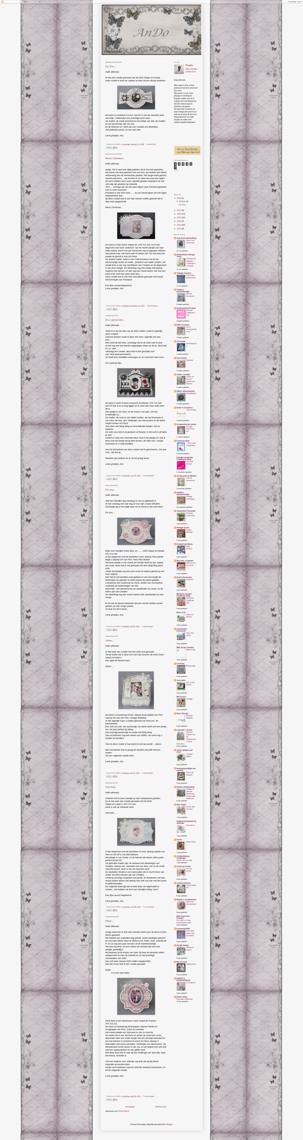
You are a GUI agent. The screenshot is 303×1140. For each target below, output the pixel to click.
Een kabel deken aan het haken (190, 933)
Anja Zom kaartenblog (186, 238)
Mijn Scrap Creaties (185, 647)
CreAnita (180, 664)
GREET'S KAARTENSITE (183, 979)
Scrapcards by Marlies (186, 476)
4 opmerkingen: (148, 773)
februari (182, 201)
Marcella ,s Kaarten (185, 561)
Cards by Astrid (183, 866)
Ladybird (189, 579)
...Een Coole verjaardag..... (191, 445)
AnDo (190, 65)
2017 (179, 210)
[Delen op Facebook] (114, 147)
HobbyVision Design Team (185, 256)
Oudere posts (160, 1107)
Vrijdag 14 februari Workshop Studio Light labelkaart (190, 793)
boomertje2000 (183, 929)
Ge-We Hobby (182, 945)
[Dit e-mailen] (107, 147)
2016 (179, 214)
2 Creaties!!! (191, 983)
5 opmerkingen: (149, 476)
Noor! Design (182, 713)
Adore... (109, 640)
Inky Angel (181, 805)
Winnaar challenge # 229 (190, 312)
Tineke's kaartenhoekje (182, 291)
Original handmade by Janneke (186, 822)
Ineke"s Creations (184, 408)
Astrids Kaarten (183, 883)
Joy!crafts (180, 680)
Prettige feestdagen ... (190, 499)
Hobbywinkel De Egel (186, 308)
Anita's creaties (183, 375)
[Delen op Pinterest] (116, 147)
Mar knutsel (181, 962)
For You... (110, 66)
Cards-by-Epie (182, 441)
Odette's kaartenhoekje (182, 493)
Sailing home (191, 964)
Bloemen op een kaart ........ (191, 565)
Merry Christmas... (115, 158)
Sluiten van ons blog (184, 860)
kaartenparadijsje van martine (186, 769)
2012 (179, 229)
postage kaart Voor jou (190, 428)
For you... (110, 489)
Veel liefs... (111, 786)
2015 (179, 218)
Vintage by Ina (182, 528)
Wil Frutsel (181, 697)
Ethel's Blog (181, 997)
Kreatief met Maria (184, 544)
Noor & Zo (181, 612)
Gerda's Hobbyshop (185, 787)
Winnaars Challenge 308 (190, 600)
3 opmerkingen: (152, 306)
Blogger (169, 1124)
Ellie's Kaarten (182, 325)
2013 (179, 225)
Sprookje (189, 360)
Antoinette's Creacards (181, 630)
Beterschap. (191, 650)
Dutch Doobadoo (184, 577)
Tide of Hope (191, 410)
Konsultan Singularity (184, 999)
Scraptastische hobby (186, 424)
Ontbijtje (189, 699)
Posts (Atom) (123, 1111)
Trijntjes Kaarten (183, 273)
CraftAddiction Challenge (183, 857)
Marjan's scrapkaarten (186, 900)
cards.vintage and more (184, 751)
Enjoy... (109, 920)
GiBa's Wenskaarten (185, 391)
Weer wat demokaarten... (191, 904)
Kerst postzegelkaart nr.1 (191, 329)
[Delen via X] (112, 147)
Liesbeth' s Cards (184, 730)
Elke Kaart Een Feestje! (183, 917)
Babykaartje (191, 666)
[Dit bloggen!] (109, 147)
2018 (179, 198)
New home (190, 825)
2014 (179, 221)
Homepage (130, 1107)
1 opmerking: (151, 144)
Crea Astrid (181, 358)
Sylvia (179, 840)
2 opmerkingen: (148, 626)
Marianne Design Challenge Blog (184, 595)
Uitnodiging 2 (191, 393)
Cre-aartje (180, 341)
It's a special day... (115, 319)
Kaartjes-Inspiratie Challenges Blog (184, 458)
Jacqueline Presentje (185, 511)
